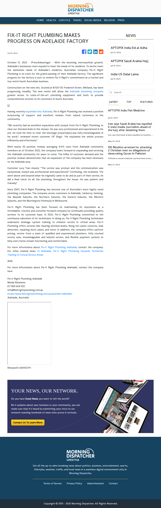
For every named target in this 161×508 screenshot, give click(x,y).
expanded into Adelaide (39, 111)
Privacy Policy (74, 483)
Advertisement (95, 483)
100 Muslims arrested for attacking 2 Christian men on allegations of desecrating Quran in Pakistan (130, 150)
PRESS (121, 20)
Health (51, 20)
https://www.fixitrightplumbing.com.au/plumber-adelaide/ (39, 293)
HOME (40, 20)
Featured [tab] (146, 102)
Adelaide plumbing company (86, 91)
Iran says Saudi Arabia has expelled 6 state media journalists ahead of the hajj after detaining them (130, 127)
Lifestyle (64, 20)
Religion (109, 20)
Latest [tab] (113, 102)
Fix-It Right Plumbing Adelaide (59, 247)
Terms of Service (52, 483)
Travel (77, 20)
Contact (113, 483)
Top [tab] (128, 102)
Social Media (92, 20)
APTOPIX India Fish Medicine (126, 110)
